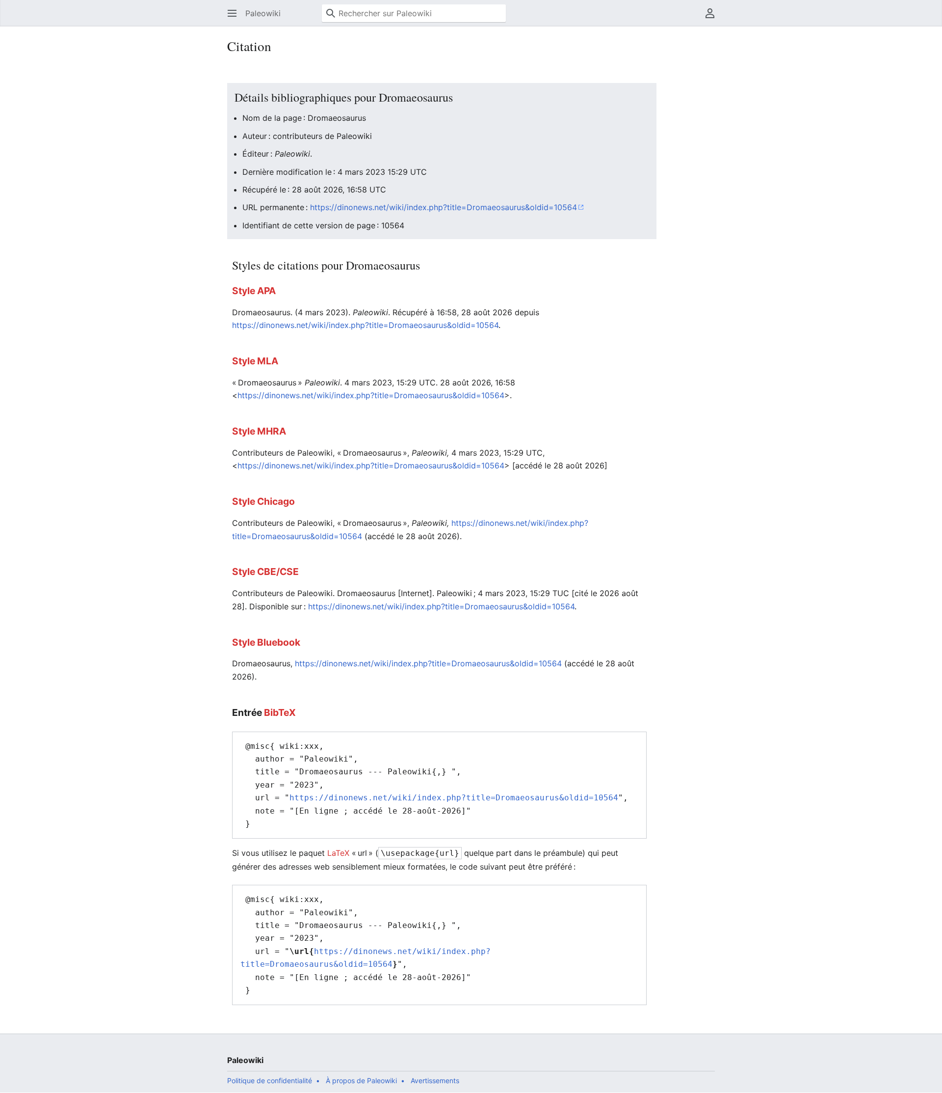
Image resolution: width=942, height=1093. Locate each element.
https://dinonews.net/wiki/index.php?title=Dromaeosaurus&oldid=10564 (443, 207)
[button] (232, 13)
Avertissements (435, 1080)
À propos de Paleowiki (361, 1080)
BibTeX (280, 712)
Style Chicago (263, 501)
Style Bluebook (266, 642)
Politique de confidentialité (269, 1080)
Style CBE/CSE (265, 571)
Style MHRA (259, 431)
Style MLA (255, 361)
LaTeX (338, 853)
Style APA (254, 291)
